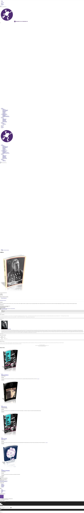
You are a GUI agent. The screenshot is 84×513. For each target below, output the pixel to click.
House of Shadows (4, 374)
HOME (2, 108)
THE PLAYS (4, 109)
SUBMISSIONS (4, 119)
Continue (3, 500)
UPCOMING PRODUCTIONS (6, 116)
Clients (2, 1)
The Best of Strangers (5, 470)
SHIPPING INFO (4, 155)
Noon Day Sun (4, 406)
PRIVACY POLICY (5, 158)
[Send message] (11, 507)
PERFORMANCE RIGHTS (4, 114)
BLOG (2, 122)
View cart (1, 500)
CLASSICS (4, 112)
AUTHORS (2, 153)
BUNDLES (4, 113)
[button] (42, 510)
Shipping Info (2, 484)
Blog (1, 492)
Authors (2, 491)
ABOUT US (4, 123)
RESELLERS (4, 156)
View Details (3, 443)
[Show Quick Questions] (2, 506)
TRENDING (4, 148)
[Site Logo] (7, 143)
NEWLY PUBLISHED (5, 110)
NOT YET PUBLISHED (5, 146)
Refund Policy (2, 485)
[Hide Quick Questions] (0, 506)
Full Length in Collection (5, 308)
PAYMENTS (4, 115)
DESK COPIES (4, 120)
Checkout (2, 3)
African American (13, 308)
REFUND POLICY (5, 121)
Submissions (2, 486)
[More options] (0, 503)
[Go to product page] (42, 361)
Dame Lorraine (4, 438)
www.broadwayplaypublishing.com (3, 481)
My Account (2, 4)
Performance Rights (3, 490)
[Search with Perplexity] (0, 508)
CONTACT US (4, 124)
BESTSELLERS (4, 111)
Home (2, 489)
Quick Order (2, 2)
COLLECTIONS (4, 149)
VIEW (2, 469)
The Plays (9, 308)
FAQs (3, 118)
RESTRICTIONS (4, 151)
